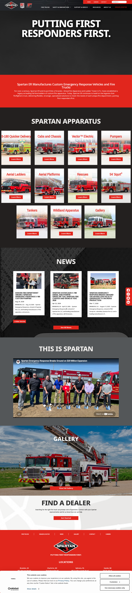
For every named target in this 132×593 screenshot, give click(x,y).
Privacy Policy (63, 581)
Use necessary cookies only (115, 588)
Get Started (66, 518)
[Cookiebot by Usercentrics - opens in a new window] (13, 589)
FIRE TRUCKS (45, 7)
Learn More (16, 159)
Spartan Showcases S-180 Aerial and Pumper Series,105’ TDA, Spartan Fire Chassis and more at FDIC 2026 (65, 297)
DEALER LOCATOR (44, 534)
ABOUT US (107, 7)
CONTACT (104, 2)
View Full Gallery (66, 488)
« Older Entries (19, 321)
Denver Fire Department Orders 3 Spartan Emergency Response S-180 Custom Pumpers (27, 296)
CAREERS (96, 2)
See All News (66, 327)
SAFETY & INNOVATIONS (61, 7)
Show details (31, 589)
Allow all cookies (115, 576)
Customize (113, 582)
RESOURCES (97, 7)
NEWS (61, 534)
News (89, 2)
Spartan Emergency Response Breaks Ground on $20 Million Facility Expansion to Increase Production (101, 297)
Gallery (76, 534)
